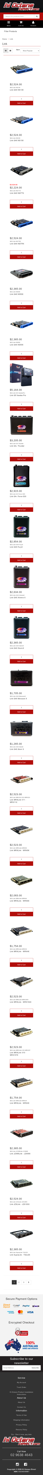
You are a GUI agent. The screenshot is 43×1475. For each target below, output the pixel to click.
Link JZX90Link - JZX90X (20, 1153)
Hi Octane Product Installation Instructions (21, 1393)
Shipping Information (21, 1420)
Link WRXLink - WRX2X (19, 1103)
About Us (21, 1402)
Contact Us (21, 1407)
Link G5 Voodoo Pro (18, 395)
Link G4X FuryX (16, 547)
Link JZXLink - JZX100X (19, 1204)
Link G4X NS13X (17, 90)
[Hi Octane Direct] (21, 6)
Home (4, 39)
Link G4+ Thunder (17, 446)
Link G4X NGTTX (17, 193)
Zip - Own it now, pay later (21, 1434)
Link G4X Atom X (17, 749)
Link (11, 39)
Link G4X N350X (16, 294)
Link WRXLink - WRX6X (19, 901)
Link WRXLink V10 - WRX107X (18, 1053)
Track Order (21, 1387)
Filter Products (10, 31)
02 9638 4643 (21, 1455)
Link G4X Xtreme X (18, 597)
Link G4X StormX (17, 648)
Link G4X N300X (16, 344)
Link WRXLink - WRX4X (19, 951)
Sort (17, 50)
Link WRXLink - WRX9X (19, 850)
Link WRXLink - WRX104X (20, 1002)
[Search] (37, 16)
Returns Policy (21, 1429)
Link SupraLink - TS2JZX (20, 1255)
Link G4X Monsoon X (18, 698)
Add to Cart (21, 103)
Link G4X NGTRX (17, 243)
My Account (21, 1382)
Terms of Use (21, 1415)
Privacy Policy (21, 1425)
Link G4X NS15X (17, 140)
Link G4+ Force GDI (18, 496)
